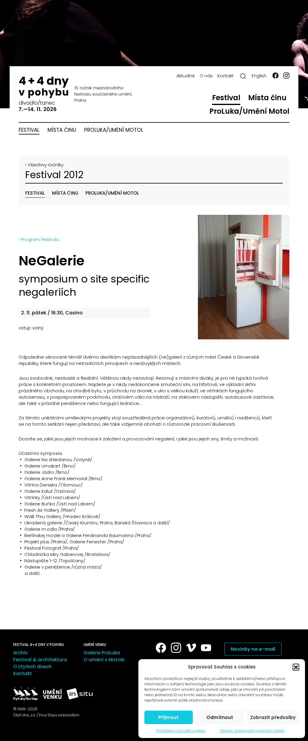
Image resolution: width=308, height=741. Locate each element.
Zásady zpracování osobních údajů (252, 730)
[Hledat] (243, 76)
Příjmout (168, 717)
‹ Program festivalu (39, 239)
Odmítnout (219, 717)
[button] (296, 667)
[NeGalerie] (223, 277)
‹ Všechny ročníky (44, 165)
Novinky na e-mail (253, 649)
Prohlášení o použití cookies (180, 730)
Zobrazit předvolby (273, 717)
